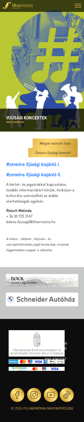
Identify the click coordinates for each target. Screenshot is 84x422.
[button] (78, 6)
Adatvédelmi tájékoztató (56, 346)
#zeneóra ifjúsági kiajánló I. (33, 164)
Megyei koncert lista (55, 143)
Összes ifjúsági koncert (53, 152)
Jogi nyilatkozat (55, 356)
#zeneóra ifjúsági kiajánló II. (33, 174)
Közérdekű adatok (55, 335)
